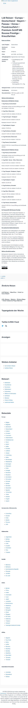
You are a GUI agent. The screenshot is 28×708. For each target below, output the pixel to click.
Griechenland (9, 437)
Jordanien (8, 601)
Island (7, 444)
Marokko (8, 646)
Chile (7, 543)
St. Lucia (8, 575)
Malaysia (8, 608)
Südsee (7, 676)
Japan (7, 599)
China (7, 590)
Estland (8, 431)
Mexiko (7, 520)
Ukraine (8, 496)
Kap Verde (8, 640)
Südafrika (8, 653)
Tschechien (9, 492)
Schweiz (8, 481)
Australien (8, 672)
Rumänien (8, 472)
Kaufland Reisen (9, 368)
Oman (7, 612)
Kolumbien (8, 548)
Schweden (8, 479)
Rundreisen (7, 387)
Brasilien (8, 541)
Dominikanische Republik (12, 569)
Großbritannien (9, 440)
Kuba (7, 518)
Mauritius (8, 648)
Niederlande (9, 461)
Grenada (8, 571)
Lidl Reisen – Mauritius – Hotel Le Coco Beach (12, 292)
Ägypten (8, 637)
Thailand (8, 621)
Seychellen (8, 655)
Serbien (8, 483)
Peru (7, 550)
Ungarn (8, 498)
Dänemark (8, 426)
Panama (8, 522)
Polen (7, 468)
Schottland (8, 477)
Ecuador (8, 545)
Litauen (7, 453)
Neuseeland (9, 674)
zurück (3, 276)
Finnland (8, 433)
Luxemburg (8, 455)
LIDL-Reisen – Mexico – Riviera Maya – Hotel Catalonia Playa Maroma (13, 300)
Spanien (8, 490)
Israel (7, 597)
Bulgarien (8, 424)
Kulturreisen (8, 391)
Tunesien (8, 659)
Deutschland (9, 429)
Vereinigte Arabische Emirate (13, 625)
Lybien (7, 644)
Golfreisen (7, 395)
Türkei (7, 494)
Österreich (8, 466)
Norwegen (8, 464)
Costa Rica (8, 513)
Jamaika (8, 573)
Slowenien (8, 488)
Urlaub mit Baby (9, 400)
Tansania (8, 657)
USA (7, 524)
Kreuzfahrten (8, 385)
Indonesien (8, 594)
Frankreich (8, 435)
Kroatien (8, 448)
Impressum (3, 693)
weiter (3, 278)
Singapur (8, 614)
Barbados (8, 567)
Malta (7, 457)
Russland (8, 474)
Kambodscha (9, 603)
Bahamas (8, 564)
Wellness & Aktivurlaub (10, 393)
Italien (7, 446)
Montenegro (9, 459)
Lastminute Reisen (9, 402)
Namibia (8, 651)
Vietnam (8, 623)
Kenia (7, 642)
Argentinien (9, 537)
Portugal (8, 470)
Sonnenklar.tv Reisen (10, 366)
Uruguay (8, 552)
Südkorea (8, 618)
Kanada (8, 515)
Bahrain (8, 588)
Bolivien (8, 539)
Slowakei (8, 485)
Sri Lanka (8, 616)
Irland (7, 442)
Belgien (7, 422)
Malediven (8, 605)
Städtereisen (8, 389)
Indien (7, 592)
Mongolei (8, 610)
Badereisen (7, 382)
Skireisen (7, 398)
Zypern (7, 501)
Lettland (8, 450)
